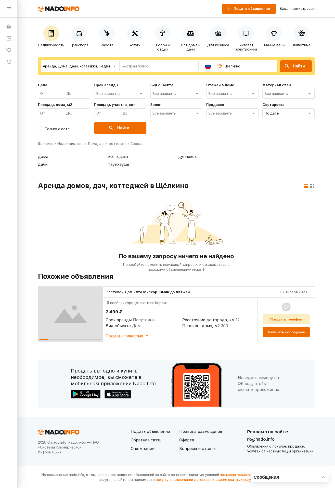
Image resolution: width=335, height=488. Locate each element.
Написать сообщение (286, 332)
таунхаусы (118, 164)
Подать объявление (150, 431)
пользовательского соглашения (247, 475)
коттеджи (118, 156)
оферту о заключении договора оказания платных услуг (204, 479)
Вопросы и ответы (197, 448)
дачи (43, 164)
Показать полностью (125, 336)
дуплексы (187, 156)
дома (43, 156)
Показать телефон (286, 319)
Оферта (186, 439)
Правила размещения (200, 431)
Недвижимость (70, 144)
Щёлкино (45, 144)
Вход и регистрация (297, 9)
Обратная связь (146, 439)
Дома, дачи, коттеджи (107, 144)
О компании (143, 448)
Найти (299, 66)
